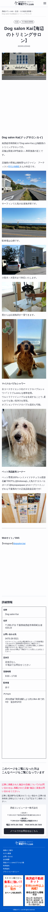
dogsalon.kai (19, 543)
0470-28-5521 (12, 638)
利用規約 (6, 869)
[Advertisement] (24, 107)
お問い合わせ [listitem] (8, 856)
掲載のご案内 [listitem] (8, 850)
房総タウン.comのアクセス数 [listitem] (13, 863)
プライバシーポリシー (11, 872)
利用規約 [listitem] (6, 866)
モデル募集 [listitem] (7, 853)
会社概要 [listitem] (6, 859)
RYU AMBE (13, 166)
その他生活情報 (27, 22)
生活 (16, 22)
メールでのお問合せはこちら (24, 831)
